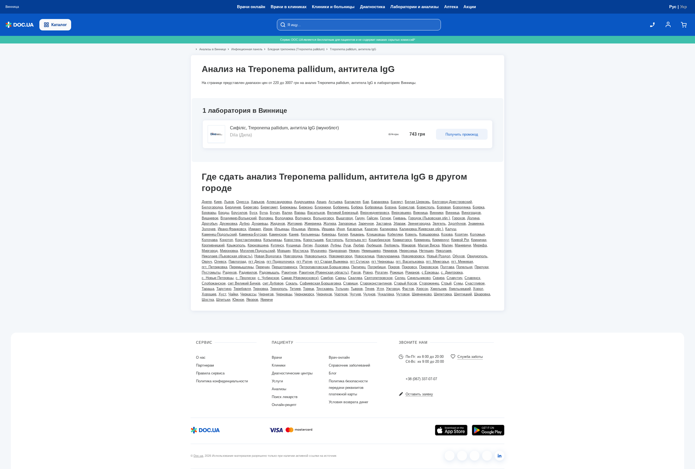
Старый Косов (405, 283)
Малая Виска (429, 245)
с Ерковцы (430, 272)
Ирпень (314, 229)
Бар (366, 202)
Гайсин (372, 218)
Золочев (209, 229)
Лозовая (321, 245)
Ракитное (289, 272)
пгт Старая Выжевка (331, 261)
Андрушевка (304, 202)
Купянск (277, 245)
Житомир (294, 223)
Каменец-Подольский (219, 234)
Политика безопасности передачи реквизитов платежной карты (348, 387)
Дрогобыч (209, 223)
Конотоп (226, 240)
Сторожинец (429, 283)
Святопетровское (378, 278)
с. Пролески (245, 278)
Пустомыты (211, 272)
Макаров (409, 245)
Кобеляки (395, 234)
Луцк (347, 245)
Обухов (459, 256)
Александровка (279, 202)
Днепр (207, 202)
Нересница (408, 251)
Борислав (407, 207)
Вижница (420, 213)
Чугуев (355, 294)
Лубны (335, 245)
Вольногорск (323, 218)
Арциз (321, 202)
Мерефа (480, 245)
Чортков (341, 294)
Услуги (277, 381)
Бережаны (288, 207)
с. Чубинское (268, 278)
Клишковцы (376, 234)
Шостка (208, 300)
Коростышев (313, 240)
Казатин (371, 229)
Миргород (210, 251)
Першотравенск (284, 267)
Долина (473, 218)
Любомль (391, 245)
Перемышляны (241, 267)
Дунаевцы (260, 223)
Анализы (279, 389)
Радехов (230, 272)
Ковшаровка (429, 234)
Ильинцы (281, 229)
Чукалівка (386, 294)
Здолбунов (457, 223)
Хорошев (209, 294)
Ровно (368, 272)
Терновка (260, 289)
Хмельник (438, 289)
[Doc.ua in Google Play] (488, 430)
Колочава (209, 240)
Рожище (396, 272)
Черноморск (304, 294)
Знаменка (476, 223)
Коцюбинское (379, 240)
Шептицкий (463, 294)
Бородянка (461, 207)
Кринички (478, 240)
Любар (358, 245)
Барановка (379, 202)
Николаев (443, 251)
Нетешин (426, 251)
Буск (253, 213)
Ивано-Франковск (232, 229)
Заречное (366, 223)
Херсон (422, 289)
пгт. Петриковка (214, 267)
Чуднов (369, 294)
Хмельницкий (460, 289)
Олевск (220, 261)
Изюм (267, 229)
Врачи (277, 357)
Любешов (374, 245)
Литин (307, 245)
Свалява (355, 278)
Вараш (299, 213)
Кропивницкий (213, 245)
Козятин (461, 234)
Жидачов (277, 223)
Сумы (458, 283)
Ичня (341, 229)
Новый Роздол (438, 256)
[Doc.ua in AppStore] (451, 430)
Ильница (298, 229)
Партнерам (205, 365)
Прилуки (481, 267)
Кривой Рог (460, 240)
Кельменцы (310, 234)
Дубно (244, 223)
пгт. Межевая (462, 261)
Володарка (284, 218)
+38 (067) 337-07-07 (421, 379)
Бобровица (374, 207)
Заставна (383, 223)
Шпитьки (223, 300)
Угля (380, 289)
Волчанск (303, 218)
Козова (447, 234)
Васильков (316, 213)
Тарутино (223, 289)
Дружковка (228, 223)
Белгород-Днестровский (452, 202)
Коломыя (477, 234)
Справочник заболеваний (349, 365)
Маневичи (463, 245)
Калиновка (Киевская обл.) (421, 229)
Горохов (458, 218)
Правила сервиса (210, 373)
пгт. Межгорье (437, 261)
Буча (264, 213)
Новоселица (364, 256)
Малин (447, 245)
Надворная (338, 251)
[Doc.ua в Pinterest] (499, 456)
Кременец (422, 240)
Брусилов (239, 213)
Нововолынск (316, 256)
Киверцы (329, 234)
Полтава (447, 267)
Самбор (327, 278)
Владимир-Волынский (238, 218)
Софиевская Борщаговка (320, 283)
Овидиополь (477, 256)
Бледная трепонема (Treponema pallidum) (294, 49)
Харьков (257, 202)
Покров (394, 267)
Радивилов (248, 272)
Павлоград (237, 261)
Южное (238, 300)
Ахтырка (335, 202)
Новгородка (292, 256)
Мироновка (229, 251)
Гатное (385, 218)
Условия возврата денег (348, 402)
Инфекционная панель (245, 49)
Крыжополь (236, 245)
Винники (436, 213)
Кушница (293, 245)
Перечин (263, 267)
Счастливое (475, 283)
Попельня (464, 267)
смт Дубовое (273, 283)
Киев (218, 202)
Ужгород (393, 289)
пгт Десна (256, 261)
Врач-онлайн (339, 357)
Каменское (278, 234)
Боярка (478, 207)
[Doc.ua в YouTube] (487, 456)
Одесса (242, 202)
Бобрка (357, 207)
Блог (333, 373)
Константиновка (248, 240)
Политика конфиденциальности (222, 381)
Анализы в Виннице (210, 49)
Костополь (334, 240)
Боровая (444, 207)
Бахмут (397, 202)
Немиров (390, 251)
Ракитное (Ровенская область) (324, 272)
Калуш (450, 229)
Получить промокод (462, 134)
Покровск (409, 267)
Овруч (207, 261)
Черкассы (248, 294)
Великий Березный (342, 213)
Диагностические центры (292, 373)
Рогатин (381, 272)
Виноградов (471, 213)
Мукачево (319, 251)
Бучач (275, 213)
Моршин (283, 251)
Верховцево (401, 213)
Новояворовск (413, 256)
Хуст (222, 294)
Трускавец (324, 289)
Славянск (472, 278)
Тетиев (295, 289)
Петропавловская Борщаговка (324, 267)
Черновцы (284, 294)
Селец (400, 278)
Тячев (369, 289)
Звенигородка (419, 223)
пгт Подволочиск (280, 261)
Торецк (308, 289)
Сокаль (292, 283)
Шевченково (422, 294)
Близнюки (323, 207)
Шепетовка (443, 294)
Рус (672, 6)
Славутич (454, 278)
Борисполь (426, 207)
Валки (287, 213)
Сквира (438, 278)
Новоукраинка (388, 256)
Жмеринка (312, 223)
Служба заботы (470, 357)
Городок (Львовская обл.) (429, 218)
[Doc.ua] (19, 25)
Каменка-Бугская (253, 234)
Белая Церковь (417, 202)
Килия (343, 234)
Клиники (278, 365)
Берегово (250, 207)
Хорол (478, 289)
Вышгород (344, 218)
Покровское (428, 267)
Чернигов (266, 294)
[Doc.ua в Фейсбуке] (449, 456)
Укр (683, 6)
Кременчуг (440, 240)
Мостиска (300, 251)
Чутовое (403, 294)
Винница (452, 213)
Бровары (209, 213)
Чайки (233, 294)
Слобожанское (214, 283)
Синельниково (419, 278)
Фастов (408, 289)
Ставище (350, 283)
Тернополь (279, 289)
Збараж (399, 223)
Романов (412, 272)
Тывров (357, 289)
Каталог (59, 24)
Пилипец (358, 267)
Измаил (254, 229)
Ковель (411, 234)
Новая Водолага (267, 256)
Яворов (252, 300)
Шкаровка (482, 294)
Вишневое (210, 218)
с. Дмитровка (452, 272)
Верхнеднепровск (374, 213)
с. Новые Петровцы (217, 278)
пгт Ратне (304, 261)
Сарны (340, 278)
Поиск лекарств (285, 397)
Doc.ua (198, 455)
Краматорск (402, 240)
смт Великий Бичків (244, 283)
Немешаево (371, 251)
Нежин (354, 251)
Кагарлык (354, 229)
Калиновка (388, 229)
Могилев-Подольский (257, 251)
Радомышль (269, 272)
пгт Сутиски (359, 261)
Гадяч (360, 218)
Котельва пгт (356, 240)
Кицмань (357, 234)
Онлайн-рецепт (284, 405)
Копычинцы (272, 240)
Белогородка (212, 207)
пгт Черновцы (382, 261)
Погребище (377, 267)
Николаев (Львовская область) (227, 256)
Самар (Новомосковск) (299, 278)
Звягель (439, 223)
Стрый (446, 283)
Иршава (328, 229)
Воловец (266, 218)
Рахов (356, 272)
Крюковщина (258, 245)
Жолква (329, 223)
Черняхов (324, 294)
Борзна (390, 207)
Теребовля (242, 289)
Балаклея (353, 202)
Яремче (266, 300)
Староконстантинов (376, 283)
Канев (294, 234)
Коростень (292, 240)
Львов (229, 202)
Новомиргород (340, 256)
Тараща (208, 289)
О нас (201, 357)
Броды (223, 213)
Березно (305, 207)
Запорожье (347, 223)
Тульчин (342, 289)
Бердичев (233, 207)
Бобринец (341, 207)
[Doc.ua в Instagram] (462, 456)
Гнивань (399, 218)
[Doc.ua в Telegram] (474, 456)
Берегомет (269, 207)
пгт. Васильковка (410, 261)
